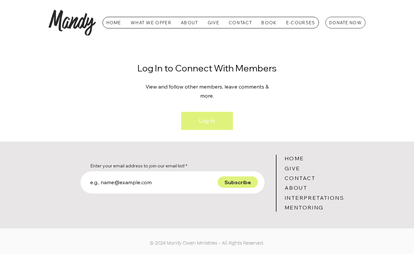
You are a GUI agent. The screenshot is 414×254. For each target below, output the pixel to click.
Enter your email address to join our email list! (137, 166)
